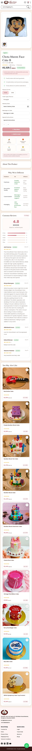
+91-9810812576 (5, 722)
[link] (28, 7)
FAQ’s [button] (2, 732)
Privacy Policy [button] (4, 734)
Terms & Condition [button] (6, 739)
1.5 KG (5, 92)
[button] (2, 2)
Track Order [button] (20, 732)
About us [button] (19, 734)
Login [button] (18, 729)
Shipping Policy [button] (5, 736)
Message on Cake (7, 110)
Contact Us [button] (4, 729)
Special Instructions (7, 117)
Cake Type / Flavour (7, 96)
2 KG (12, 92)
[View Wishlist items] (25, 2)
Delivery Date (6, 103)
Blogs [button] (18, 736)
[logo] (10, 2)
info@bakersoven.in (6, 720)
